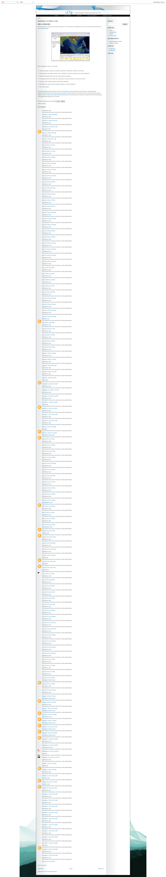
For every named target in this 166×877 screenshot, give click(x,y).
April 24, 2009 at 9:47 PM (48, 206)
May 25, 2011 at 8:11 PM (48, 861)
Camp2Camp (49, 94)
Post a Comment (42, 865)
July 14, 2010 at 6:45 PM (48, 610)
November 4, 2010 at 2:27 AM (50, 806)
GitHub (111, 34)
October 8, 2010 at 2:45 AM (49, 769)
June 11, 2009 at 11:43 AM (49, 298)
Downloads (107, 15)
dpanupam (45, 129)
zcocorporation (46, 747)
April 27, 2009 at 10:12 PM (49, 243)
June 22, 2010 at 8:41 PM (48, 561)
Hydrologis (56, 94)
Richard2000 (45, 716)
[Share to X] (60, 101)
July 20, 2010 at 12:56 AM (49, 641)
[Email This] (57, 101)
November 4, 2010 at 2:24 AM (50, 794)
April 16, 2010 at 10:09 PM (49, 463)
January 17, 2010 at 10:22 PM (50, 414)
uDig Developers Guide (115, 41)
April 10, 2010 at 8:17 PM (48, 451)
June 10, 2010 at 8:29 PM (48, 543)
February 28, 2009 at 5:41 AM (49, 126)
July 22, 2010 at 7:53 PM (48, 671)
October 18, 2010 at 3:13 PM (49, 782)
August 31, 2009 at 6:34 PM (49, 377)
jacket (43, 557)
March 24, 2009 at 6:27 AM (49, 139)
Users (79, 15)
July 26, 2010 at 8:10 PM (48, 684)
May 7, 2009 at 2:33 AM (48, 267)
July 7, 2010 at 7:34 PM (48, 573)
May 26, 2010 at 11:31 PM (49, 537)
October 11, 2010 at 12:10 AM (49, 775)
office (43, 845)
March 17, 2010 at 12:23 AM (49, 433)
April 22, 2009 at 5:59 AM (48, 182)
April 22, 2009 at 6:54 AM (48, 188)
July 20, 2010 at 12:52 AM (49, 622)
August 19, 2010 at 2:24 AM (49, 714)
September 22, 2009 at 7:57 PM (50, 390)
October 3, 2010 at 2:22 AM (49, 763)
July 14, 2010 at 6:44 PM (48, 598)
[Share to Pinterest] (64, 101)
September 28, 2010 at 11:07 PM (50, 757)
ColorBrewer (64, 73)
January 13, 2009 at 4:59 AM (49, 114)
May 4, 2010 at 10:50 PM (48, 506)
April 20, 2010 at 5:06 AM (48, 469)
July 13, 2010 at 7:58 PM (48, 586)
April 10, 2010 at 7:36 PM (48, 445)
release (44, 103)
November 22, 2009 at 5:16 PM (50, 396)
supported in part (66, 91)
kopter (43, 380)
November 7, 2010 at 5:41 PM (50, 831)
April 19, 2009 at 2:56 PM (48, 157)
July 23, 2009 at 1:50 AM (48, 347)
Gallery (67, 15)
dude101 (44, 778)
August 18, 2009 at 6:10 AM (49, 365)
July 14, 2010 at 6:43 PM (48, 592)
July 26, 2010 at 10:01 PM (49, 690)
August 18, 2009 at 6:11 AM (49, 371)
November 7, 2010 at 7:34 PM (50, 837)
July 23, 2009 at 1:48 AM (48, 335)
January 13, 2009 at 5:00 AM (49, 120)
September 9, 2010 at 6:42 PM (50, 745)
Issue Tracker (112, 35)
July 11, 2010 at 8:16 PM (48, 580)
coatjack (44, 533)
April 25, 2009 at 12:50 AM (49, 218)
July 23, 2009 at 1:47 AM (48, 328)
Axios (44, 94)
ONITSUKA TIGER (47, 435)
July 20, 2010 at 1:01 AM (48, 659)
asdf (43, 753)
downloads (43, 28)
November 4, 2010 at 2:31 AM (50, 812)
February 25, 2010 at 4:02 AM (49, 420)
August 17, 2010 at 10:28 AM (49, 708)
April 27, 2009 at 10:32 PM (49, 255)
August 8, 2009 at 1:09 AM (49, 353)
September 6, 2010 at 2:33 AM (50, 739)
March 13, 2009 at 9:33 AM (49, 133)
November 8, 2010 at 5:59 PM (50, 849)
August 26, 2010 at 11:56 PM (49, 733)
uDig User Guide (113, 43)
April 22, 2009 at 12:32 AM (49, 175)
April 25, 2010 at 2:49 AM (48, 488)
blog (43, 429)
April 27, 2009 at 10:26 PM (49, 249)
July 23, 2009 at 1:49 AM (48, 341)
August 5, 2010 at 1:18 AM (49, 696)
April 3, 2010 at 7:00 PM (48, 439)
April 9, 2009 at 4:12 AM (48, 145)
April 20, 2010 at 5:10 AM (48, 475)
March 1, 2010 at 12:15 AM (49, 426)
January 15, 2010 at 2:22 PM (49, 408)
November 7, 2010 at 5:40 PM (50, 824)
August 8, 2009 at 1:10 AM (49, 359)
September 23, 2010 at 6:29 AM (50, 751)
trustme (44, 569)
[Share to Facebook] (62, 101)
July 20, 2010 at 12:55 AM (49, 635)
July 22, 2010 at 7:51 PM (48, 665)
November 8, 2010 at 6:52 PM (50, 855)
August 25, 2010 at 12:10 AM (49, 726)
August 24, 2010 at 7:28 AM (49, 720)
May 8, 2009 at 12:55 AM (48, 280)
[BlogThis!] (59, 101)
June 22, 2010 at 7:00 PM (48, 555)
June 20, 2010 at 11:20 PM (49, 549)
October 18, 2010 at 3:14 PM (49, 788)
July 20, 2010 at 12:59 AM (49, 653)
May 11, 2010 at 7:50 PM (48, 518)
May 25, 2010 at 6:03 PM (48, 531)
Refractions (65, 94)
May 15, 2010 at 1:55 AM (48, 524)
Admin (43, 404)
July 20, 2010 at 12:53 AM (49, 629)
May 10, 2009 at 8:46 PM (48, 292)
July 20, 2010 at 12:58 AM (49, 647)
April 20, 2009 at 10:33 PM (49, 163)
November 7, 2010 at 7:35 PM (50, 843)
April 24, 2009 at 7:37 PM (48, 200)
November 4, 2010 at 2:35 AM (50, 818)
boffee (43, 765)
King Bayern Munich (47, 680)
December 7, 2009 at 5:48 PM (50, 402)
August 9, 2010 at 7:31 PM (49, 702)
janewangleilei (46, 502)
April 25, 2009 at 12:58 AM (49, 224)
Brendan (44, 318)
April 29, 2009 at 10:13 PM (49, 261)
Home (56, 15)
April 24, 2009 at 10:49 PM (49, 212)
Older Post (101, 868)
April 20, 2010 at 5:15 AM (48, 482)
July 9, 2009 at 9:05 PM (48, 322)
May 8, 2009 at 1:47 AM (48, 286)
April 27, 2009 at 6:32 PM (48, 231)
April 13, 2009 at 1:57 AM (48, 151)
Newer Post (41, 868)
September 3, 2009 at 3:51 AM (50, 384)
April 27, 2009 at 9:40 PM (48, 237)
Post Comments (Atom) (51, 871)
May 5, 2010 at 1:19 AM (48, 512)
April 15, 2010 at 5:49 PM (48, 457)
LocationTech (112, 32)
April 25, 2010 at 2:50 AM (48, 494)
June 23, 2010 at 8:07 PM (48, 567)
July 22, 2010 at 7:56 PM (48, 677)
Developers (92, 15)
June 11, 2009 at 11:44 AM (49, 310)
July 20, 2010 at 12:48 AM (49, 616)
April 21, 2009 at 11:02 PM (49, 169)
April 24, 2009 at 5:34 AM (48, 194)
